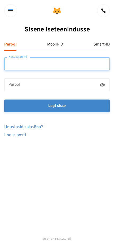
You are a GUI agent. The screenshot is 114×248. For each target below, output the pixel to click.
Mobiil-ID (55, 45)
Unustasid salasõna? (23, 127)
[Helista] (103, 10)
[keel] (10, 10)
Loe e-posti (15, 135)
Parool (10, 45)
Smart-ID (102, 45)
